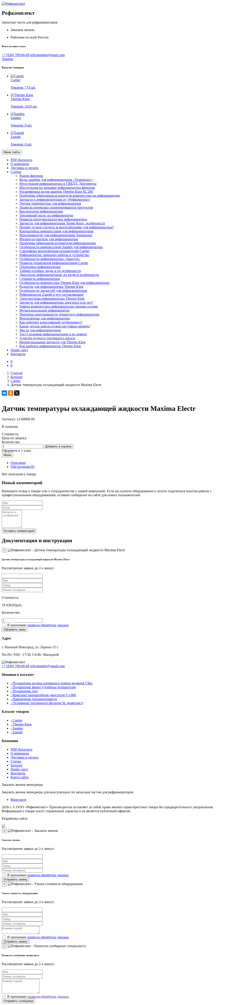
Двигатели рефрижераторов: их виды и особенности (59, 275)
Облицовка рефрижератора (39, 267)
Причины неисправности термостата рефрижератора (59, 314)
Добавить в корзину (58, 446)
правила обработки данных (48, 625)
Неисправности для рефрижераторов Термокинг (55, 235)
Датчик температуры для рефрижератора (50, 203)
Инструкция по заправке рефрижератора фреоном (57, 187)
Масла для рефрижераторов (40, 330)
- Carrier (16, 720)
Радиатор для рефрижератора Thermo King (51, 286)
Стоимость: (10, 434)
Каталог (17, 377)
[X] (16, 393)
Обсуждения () (22, 467)
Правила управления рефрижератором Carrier (53, 263)
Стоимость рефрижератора (39, 279)
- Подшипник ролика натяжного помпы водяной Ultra (51, 683)
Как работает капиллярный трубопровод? (50, 322)
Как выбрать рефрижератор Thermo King (50, 346)
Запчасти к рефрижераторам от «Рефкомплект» (54, 199)
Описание (18, 463)
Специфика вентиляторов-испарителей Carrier (54, 251)
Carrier (15, 381)
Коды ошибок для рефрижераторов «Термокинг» (56, 180)
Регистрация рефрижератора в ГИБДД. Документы (57, 184)
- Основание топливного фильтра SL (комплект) (47, 703)
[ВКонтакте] (4, 393)
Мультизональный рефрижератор (44, 310)
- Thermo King (21, 724)
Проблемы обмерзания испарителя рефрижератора (57, 243)
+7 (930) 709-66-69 (15, 55)
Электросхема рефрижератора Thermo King (52, 298)
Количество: (11, 442)
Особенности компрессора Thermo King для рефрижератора (64, 283)
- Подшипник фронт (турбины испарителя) (43, 687)
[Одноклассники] (10, 393)
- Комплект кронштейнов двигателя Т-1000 (43, 695)
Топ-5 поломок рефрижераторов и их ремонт (53, 334)
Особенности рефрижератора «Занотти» (49, 259)
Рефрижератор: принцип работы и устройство (54, 255)
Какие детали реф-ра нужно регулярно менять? (54, 326)
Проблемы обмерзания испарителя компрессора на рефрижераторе (69, 195)
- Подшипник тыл (24, 691)
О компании (20, 164)
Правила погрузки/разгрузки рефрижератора (53, 219)
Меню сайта (12, 152)
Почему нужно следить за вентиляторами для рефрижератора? (66, 227)
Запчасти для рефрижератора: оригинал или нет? (56, 302)
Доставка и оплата (24, 168)
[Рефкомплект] (13, 4)
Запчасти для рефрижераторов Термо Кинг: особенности (62, 223)
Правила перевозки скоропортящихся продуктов (56, 207)
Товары (7, 59)
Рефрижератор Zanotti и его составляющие (51, 294)
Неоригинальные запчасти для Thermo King (52, 342)
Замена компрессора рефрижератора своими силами (58, 306)
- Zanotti (17, 732)
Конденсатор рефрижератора (41, 211)
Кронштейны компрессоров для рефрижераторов (56, 231)
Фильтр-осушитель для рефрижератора (48, 239)
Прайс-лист (19, 350)
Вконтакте (18, 799)
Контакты (18, 354)
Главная (17, 373)
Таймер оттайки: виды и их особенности (50, 271)
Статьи (16, 172)
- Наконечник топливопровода (34, 699)
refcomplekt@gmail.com (47, 55)
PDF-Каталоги (21, 160)
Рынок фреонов (31, 176)
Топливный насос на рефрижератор (46, 215)
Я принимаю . (38, 625)
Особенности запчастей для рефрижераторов (53, 290)
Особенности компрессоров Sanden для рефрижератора (61, 247)
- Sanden (17, 728)
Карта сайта (19, 777)
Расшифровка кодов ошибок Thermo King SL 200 (56, 191)
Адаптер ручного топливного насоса (47, 338)
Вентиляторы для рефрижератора (44, 318)
